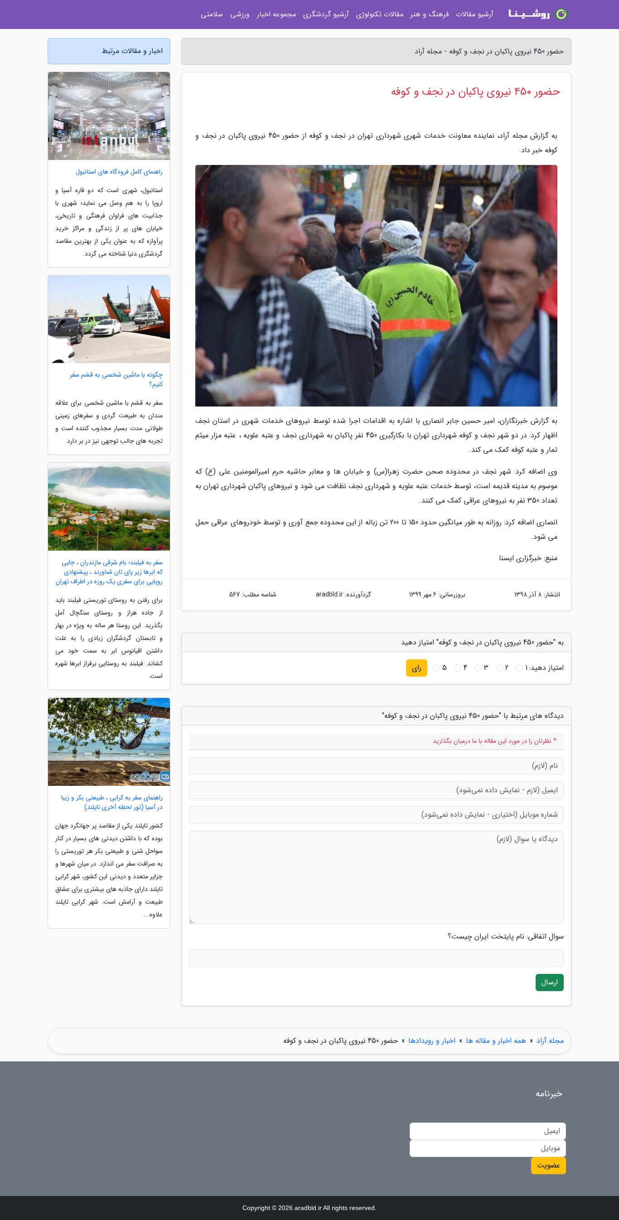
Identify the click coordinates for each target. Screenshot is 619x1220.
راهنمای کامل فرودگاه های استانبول (119, 172)
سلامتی (212, 14)
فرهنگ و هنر (430, 14)
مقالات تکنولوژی (379, 14)
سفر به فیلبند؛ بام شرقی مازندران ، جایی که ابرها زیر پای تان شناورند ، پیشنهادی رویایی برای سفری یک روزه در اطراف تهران (109, 572)
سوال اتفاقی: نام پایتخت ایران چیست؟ (506, 936)
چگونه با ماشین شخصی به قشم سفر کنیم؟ (116, 379)
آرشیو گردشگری (326, 14)
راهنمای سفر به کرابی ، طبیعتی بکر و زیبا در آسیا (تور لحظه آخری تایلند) (112, 802)
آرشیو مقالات (474, 14)
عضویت (548, 1165)
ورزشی (240, 14)
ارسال (550, 982)
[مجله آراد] (537, 14)
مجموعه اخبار (276, 14)
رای (416, 667)
